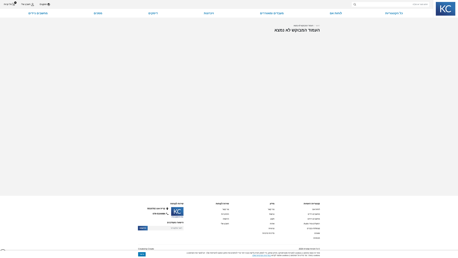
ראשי (318, 26)
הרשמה (142, 228)
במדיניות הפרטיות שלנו (261, 255)
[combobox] (390, 4)
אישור (142, 254)
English (43, 4)
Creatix (151, 249)
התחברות (225, 214)
